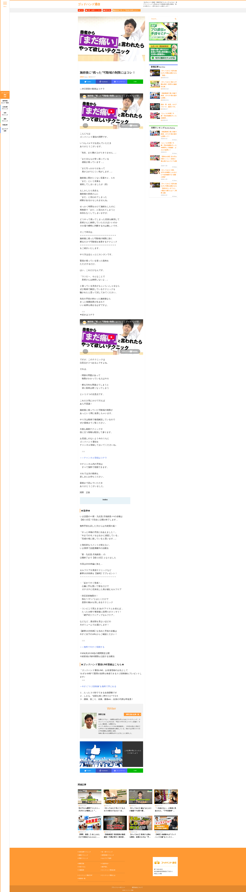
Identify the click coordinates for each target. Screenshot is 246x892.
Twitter (89, 81)
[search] (176, 19)
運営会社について (137, 887)
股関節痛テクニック (108, 855)
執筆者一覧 (82, 878)
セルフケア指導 (5, 130)
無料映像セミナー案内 (5, 102)
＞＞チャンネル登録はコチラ (93, 458)
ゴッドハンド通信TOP (5, 95)
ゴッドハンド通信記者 (108, 870)
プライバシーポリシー (118, 887)
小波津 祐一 (105, 863)
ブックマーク (119, 82)
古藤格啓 (81, 870)
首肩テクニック (5, 114)
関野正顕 (81, 863)
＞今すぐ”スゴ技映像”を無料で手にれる (98, 686)
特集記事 (4, 125)
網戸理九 (104, 867)
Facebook (104, 81)
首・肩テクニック (107, 852)
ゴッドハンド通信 (89, 4)
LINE (135, 81)
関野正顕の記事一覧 (132, 714)
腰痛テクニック (5, 120)
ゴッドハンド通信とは (108, 875)
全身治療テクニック (5, 108)
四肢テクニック (83, 858)
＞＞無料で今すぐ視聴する (92, 647)
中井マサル (82, 867)
